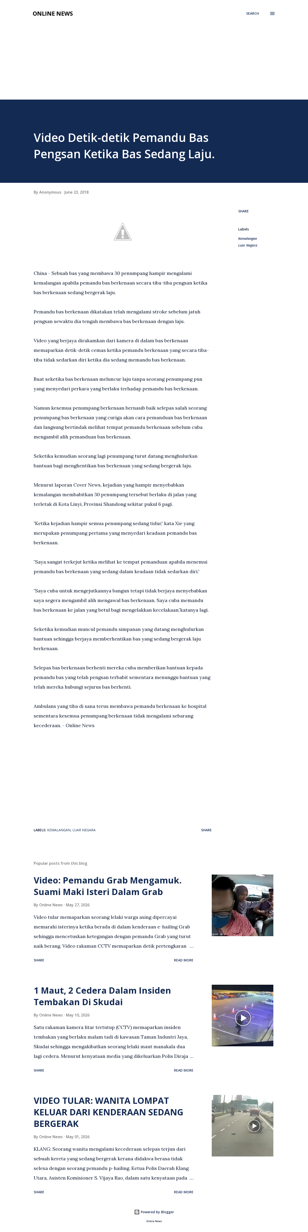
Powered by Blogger (157, 1212)
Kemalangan (247, 238)
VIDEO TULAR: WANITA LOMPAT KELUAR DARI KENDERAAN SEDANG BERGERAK (108, 1112)
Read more (183, 960)
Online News (53, 13)
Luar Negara (247, 245)
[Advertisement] (154, 63)
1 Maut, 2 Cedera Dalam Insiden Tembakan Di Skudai (102, 996)
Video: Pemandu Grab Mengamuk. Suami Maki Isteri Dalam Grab (108, 886)
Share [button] (243, 211)
